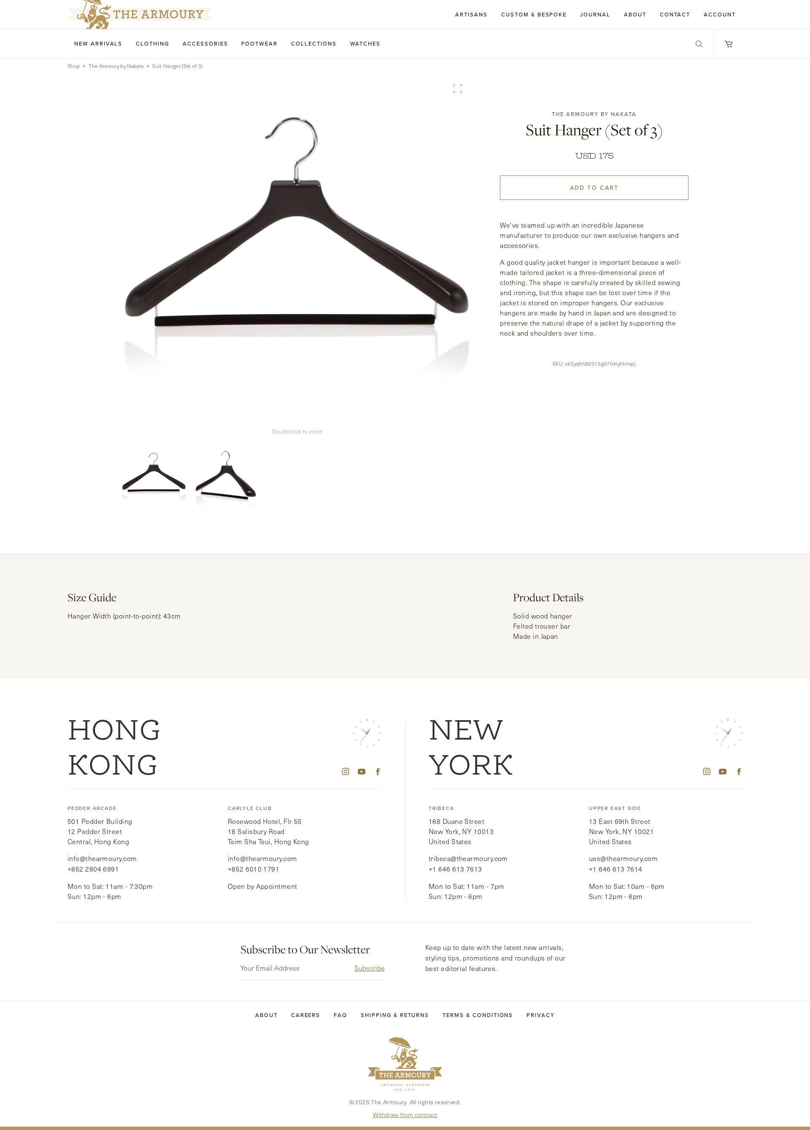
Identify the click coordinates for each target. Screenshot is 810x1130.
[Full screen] (457, 88)
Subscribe (369, 967)
